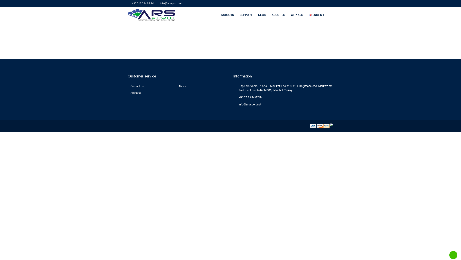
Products (227, 15)
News (262, 15)
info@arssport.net (171, 3)
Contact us (137, 86)
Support (246, 15)
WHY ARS (297, 15)
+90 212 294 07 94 (143, 3)
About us (278, 15)
